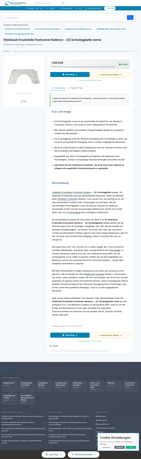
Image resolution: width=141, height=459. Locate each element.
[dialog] (118, 442)
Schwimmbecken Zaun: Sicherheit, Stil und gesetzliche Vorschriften (69, 442)
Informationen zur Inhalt (106, 428)
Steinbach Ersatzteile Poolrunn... (18, 29)
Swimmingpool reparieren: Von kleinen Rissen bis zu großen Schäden (68, 423)
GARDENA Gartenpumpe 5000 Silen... (20, 34)
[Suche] (63, 3)
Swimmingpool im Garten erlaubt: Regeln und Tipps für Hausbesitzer (69, 417)
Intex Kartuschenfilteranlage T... (48, 29)
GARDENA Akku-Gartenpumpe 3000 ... (112, 29)
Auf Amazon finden (110, 75)
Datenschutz (102, 420)
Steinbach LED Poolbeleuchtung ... (79, 29)
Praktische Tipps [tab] (77, 88)
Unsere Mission (103, 424)
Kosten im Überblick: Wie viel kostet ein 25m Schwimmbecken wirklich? (18, 423)
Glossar (100, 432)
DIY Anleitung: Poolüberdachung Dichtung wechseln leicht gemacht (23, 430)
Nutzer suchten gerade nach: (16, 25)
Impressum (101, 416)
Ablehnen (119, 447)
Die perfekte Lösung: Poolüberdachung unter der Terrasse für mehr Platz (23, 436)
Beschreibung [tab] (60, 88)
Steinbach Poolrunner (67, 199)
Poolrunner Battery (81, 192)
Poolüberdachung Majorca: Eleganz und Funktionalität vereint (22, 442)
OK (131, 447)
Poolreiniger (115, 250)
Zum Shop (70, 74)
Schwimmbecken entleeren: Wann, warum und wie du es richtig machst (22, 417)
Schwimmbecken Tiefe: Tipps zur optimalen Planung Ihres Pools (70, 430)
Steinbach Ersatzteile (62, 192)
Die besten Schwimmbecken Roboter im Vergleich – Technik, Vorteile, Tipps (68, 436)
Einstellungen (107, 447)
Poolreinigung (73, 212)
